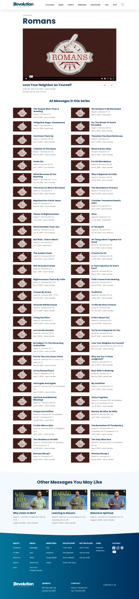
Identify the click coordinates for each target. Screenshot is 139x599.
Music (32, 557)
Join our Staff (84, 557)
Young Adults (51, 557)
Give (106, 5)
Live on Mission (68, 557)
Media (61, 5)
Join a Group (84, 553)
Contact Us (109, 585)
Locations (49, 5)
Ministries (82, 5)
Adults (48, 562)
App (31, 553)
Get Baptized (68, 553)
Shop (115, 5)
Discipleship (95, 5)
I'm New (16, 553)
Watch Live (34, 562)
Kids (47, 548)
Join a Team (84, 548)
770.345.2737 (82, 588)
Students (49, 553)
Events (71, 5)
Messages (34, 548)
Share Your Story (69, 562)
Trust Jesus (67, 548)
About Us (16, 557)
